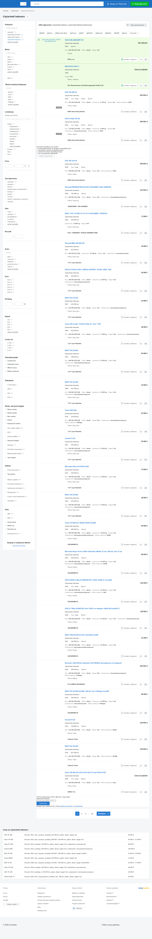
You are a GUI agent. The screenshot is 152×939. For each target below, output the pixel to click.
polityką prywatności (66, 806)
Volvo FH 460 (8, 844)
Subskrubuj (43, 803)
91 (92, 814)
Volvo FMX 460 (71, 410)
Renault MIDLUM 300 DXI (74, 243)
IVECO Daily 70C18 (72, 118)
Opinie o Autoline (43, 903)
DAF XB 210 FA (71, 161)
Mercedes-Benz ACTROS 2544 (77, 466)
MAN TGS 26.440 (71, 382)
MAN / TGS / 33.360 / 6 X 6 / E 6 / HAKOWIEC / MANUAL (86, 213)
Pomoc (5, 896)
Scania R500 (8, 858)
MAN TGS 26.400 (71, 350)
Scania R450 (8, 849)
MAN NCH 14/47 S (72, 66)
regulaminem (78, 806)
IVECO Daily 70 (9, 876)
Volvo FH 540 (8, 867)
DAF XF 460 (8, 853)
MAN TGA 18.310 (71, 298)
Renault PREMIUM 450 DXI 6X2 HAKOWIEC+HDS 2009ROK (88, 187)
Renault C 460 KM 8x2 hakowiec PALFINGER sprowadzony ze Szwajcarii (93, 663)
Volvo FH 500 (8, 839)
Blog (39, 907)
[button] (141, 59)
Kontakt (5, 900)
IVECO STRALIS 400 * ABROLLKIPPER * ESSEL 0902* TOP (88, 269)
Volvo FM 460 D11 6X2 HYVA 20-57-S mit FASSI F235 (85, 772)
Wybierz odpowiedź (45, 156)
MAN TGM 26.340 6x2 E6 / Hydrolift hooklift (81, 635)
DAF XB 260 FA (71, 92)
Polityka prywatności (44, 896)
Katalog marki (42, 910)
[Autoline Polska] (10, 4)
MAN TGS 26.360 (71, 495)
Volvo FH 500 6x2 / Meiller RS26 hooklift (80, 523)
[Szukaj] (32, 4)
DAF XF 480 (8, 835)
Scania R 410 (70, 720)
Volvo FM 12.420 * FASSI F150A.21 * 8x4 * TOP (83, 324)
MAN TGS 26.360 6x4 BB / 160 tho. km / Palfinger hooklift (87, 691)
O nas (5, 893)
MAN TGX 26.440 (71, 746)
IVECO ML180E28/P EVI (74, 40)
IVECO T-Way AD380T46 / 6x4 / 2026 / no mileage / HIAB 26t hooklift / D (92, 608)
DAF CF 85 (8, 863)
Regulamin (41, 893)
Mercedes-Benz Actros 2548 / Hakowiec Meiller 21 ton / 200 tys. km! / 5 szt (93, 551)
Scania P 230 (70, 438)
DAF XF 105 (8, 872)
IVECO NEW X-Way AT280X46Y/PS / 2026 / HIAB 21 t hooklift (88, 580)
